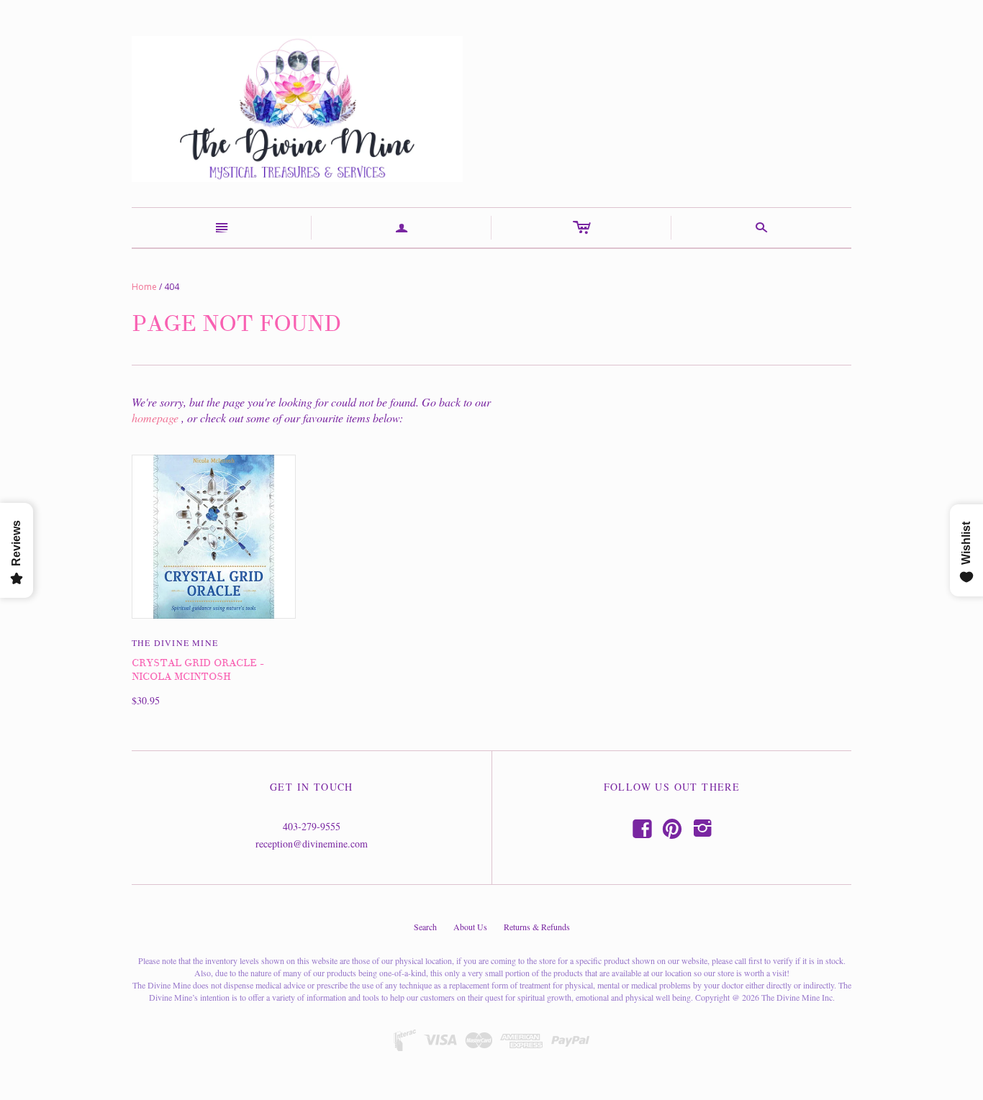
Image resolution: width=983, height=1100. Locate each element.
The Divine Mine (175, 642)
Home (144, 287)
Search (425, 926)
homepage (155, 417)
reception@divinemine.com (311, 843)
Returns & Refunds (537, 926)
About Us (470, 926)
